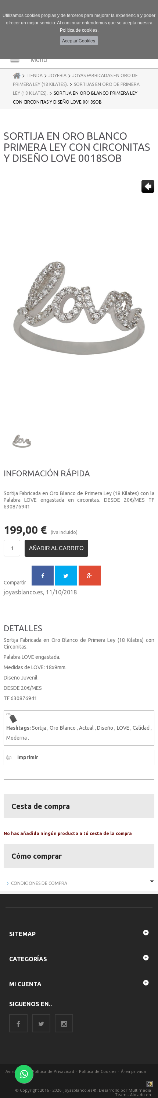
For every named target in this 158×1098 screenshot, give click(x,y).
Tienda (34, 75)
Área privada (133, 1071)
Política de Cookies (97, 1071)
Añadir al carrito (56, 548)
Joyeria (58, 75)
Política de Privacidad (53, 1071)
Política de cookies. (79, 30)
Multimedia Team (133, 1092)
